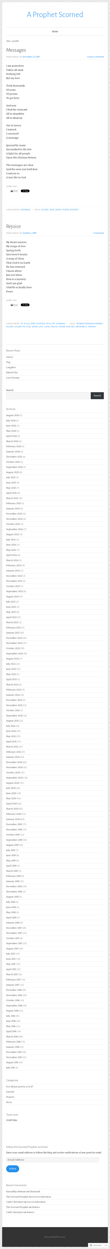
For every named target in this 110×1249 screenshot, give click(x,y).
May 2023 (11, 612)
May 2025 (11, 488)
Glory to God (23, 327)
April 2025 (11, 493)
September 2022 (14, 653)
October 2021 (13, 710)
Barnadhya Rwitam (16, 1191)
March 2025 (12, 498)
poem (66, 210)
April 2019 (11, 865)
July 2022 (11, 664)
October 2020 (13, 772)
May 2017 (11, 964)
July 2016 (10, 1016)
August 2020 (12, 783)
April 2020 (11, 803)
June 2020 (11, 793)
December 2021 (14, 700)
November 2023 (14, 581)
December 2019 (14, 824)
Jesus (58, 210)
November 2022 (14, 643)
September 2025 (14, 467)
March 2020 (12, 808)
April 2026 (11, 436)
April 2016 (11, 1031)
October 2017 (12, 938)
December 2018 (14, 886)
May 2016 (11, 1026)
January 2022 (13, 695)
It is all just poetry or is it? (38, 323)
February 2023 (13, 627)
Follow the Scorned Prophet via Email (26, 1146)
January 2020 (13, 819)
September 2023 (14, 591)
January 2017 (12, 985)
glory (44, 210)
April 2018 (11, 917)
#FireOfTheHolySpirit (89, 323)
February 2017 (13, 979)
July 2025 (10, 477)
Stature (36, 1207)
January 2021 (12, 757)
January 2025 (13, 508)
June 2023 (11, 607)
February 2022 (13, 689)
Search (9, 390)
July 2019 (10, 850)
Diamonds (35, 1191)
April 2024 (11, 555)
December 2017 (14, 928)
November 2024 (14, 519)
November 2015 (14, 1057)
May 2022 (11, 674)
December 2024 (14, 513)
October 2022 (13, 648)
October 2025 (13, 462)
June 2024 (11, 544)
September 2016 (14, 1005)
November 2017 (14, 933)
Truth (92, 327)
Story (9, 1102)
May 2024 (11, 550)
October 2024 (13, 524)
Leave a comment (95, 56)
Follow (12, 1168)
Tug (8, 362)
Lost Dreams (12, 377)
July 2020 (11, 788)
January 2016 (12, 1047)
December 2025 (14, 456)
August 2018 (12, 897)
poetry (74, 210)
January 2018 (13, 922)
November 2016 (14, 995)
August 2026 (12, 415)
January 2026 (13, 451)
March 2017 (12, 974)
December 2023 (14, 576)
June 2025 (11, 482)
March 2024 (12, 560)
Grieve (9, 357)
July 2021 (10, 726)
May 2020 (11, 798)
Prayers (10, 1097)
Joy (41, 327)
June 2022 (11, 669)
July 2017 (10, 953)
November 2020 (14, 767)
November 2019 (14, 829)
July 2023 (10, 601)
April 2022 (11, 679)
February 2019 (13, 876)
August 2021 (12, 720)
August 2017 (12, 948)
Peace (54, 327)
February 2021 (13, 752)
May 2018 (11, 912)
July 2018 (10, 902)
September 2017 (14, 943)
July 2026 (11, 420)
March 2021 (12, 746)
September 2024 (14, 529)
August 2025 (12, 472)
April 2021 (11, 741)
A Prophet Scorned (55, 15)
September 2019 (14, 840)
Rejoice (13, 226)
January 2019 (12, 881)
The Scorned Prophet (17, 1197)
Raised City (12, 372)
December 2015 (14, 1052)
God (52, 210)
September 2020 (14, 777)
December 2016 (14, 990)
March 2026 (12, 441)
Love (47, 327)
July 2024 (11, 539)
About (55, 31)
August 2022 (12, 658)
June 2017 (11, 959)
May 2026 (11, 431)
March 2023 (12, 622)
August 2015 (12, 1062)
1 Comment (98, 233)
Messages (16, 50)
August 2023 (12, 596)
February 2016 (13, 1041)
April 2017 (11, 969)
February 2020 (13, 814)
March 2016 (12, 1036)
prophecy (81, 327)
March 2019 (12, 871)
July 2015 (10, 1067)
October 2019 (13, 834)
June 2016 (11, 1021)
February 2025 (13, 503)
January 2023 (13, 632)
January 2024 (13, 570)
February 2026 (13, 446)
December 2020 (14, 762)
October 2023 (13, 586)
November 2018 (14, 891)
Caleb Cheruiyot (14, 1202)
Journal (26, 210)
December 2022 (14, 638)
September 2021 (14, 715)
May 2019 (11, 860)
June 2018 (11, 907)
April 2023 (11, 617)
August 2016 (12, 1010)
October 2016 (12, 1000)
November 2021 (14, 705)
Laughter (11, 367)
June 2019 (11, 855)
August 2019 (12, 845)
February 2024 (13, 565)
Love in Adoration (41, 1197)
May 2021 (11, 736)
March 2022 (12, 684)
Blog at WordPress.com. (55, 1237)
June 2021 (11, 731)
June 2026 (11, 425)
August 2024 (12, 534)
